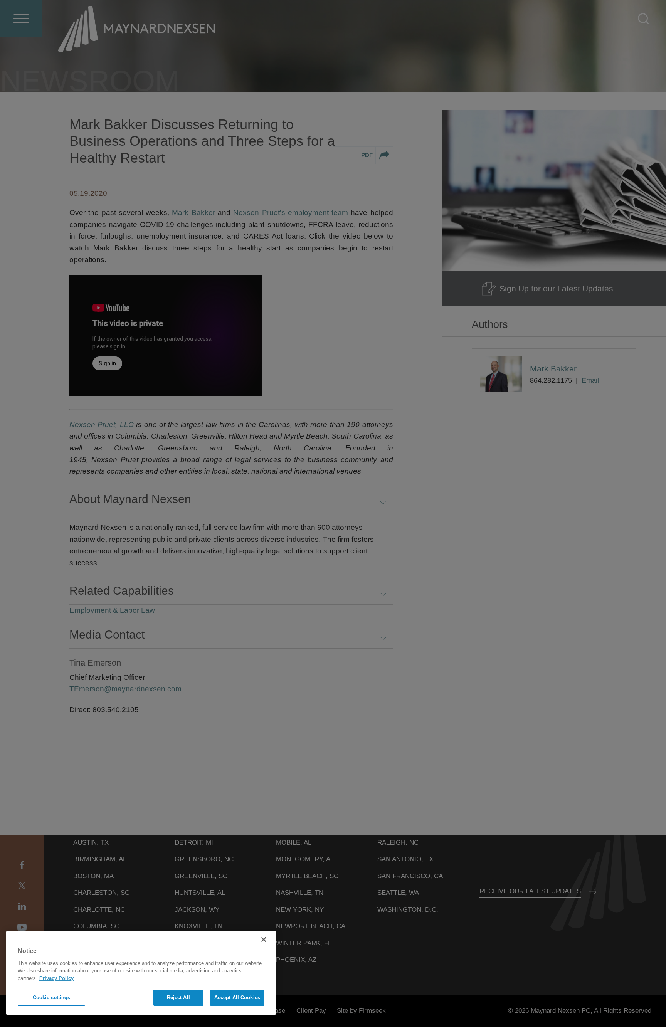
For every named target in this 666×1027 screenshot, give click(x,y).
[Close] (263, 939)
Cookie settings (52, 997)
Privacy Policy (56, 978)
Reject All (178, 997)
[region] (141, 973)
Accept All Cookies (237, 997)
